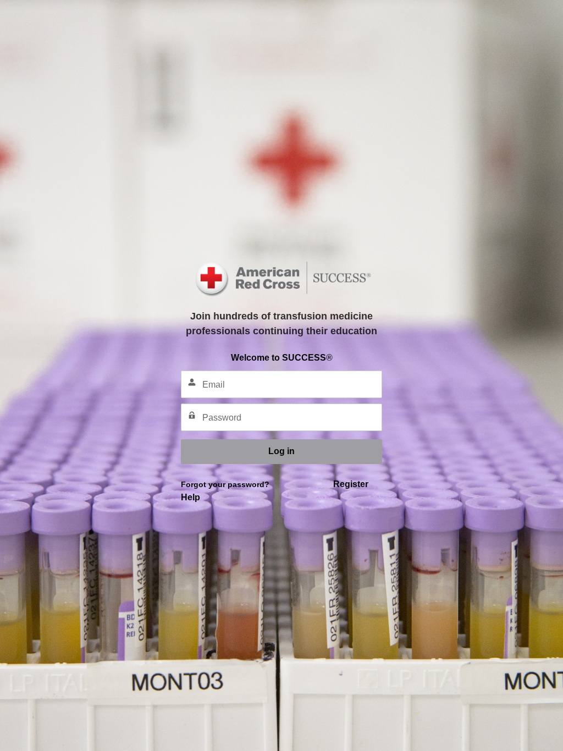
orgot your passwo (221, 484)
